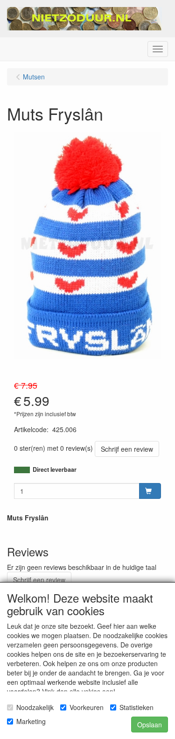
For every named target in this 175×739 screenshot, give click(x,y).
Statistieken (136, 707)
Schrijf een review (127, 449)
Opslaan (149, 724)
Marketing (31, 721)
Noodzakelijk (35, 707)
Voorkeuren (87, 707)
